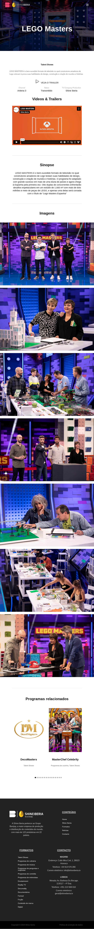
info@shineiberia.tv (72, 870)
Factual (21, 896)
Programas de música (26, 865)
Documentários (24, 892)
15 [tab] (61, 777)
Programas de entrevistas (28, 877)
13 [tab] (57, 777)
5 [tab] (42, 777)
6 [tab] (44, 777)
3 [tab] (39, 777)
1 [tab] (35, 777)
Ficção (20, 900)
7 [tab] (46, 777)
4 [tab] (40, 777)
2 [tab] (37, 777)
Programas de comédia (27, 874)
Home (64, 819)
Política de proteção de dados (71, 925)
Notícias (65, 830)
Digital (20, 907)
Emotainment (23, 881)
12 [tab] (55, 777)
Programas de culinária (27, 861)
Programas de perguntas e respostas (28, 869)
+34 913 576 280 (68, 867)
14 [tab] (59, 777)
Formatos (66, 827)
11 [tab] (53, 777)
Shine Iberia (66, 823)
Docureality (22, 888)
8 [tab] (48, 777)
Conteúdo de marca (25, 903)
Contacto (65, 834)
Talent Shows (47, 65)
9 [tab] (50, 777)
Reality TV (22, 885)
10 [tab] (52, 777)
